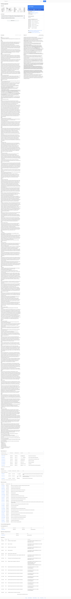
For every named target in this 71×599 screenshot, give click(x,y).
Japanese (34, 11)
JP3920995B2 (3, 520)
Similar (40, 9)
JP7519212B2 (3, 514)
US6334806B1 (3, 491)
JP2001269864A (3, 517)
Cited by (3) (35, 30)
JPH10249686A (3, 508)
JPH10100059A (3, 463)
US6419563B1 (3, 485)
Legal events (38, 30)
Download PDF (31, 9)
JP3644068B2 (3, 505)
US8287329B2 (3, 488)
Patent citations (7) (31, 30)
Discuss (39, 32)
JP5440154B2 (3, 497)
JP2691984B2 (3, 457)
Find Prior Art (36, 9)
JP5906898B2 (3, 478)
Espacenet (33, 32)
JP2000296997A (3, 529)
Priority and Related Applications (35, 31)
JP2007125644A (3, 511)
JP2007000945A (3, 494)
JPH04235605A (3, 460)
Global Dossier (36, 32)
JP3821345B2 (3, 465)
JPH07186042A (3, 462)
